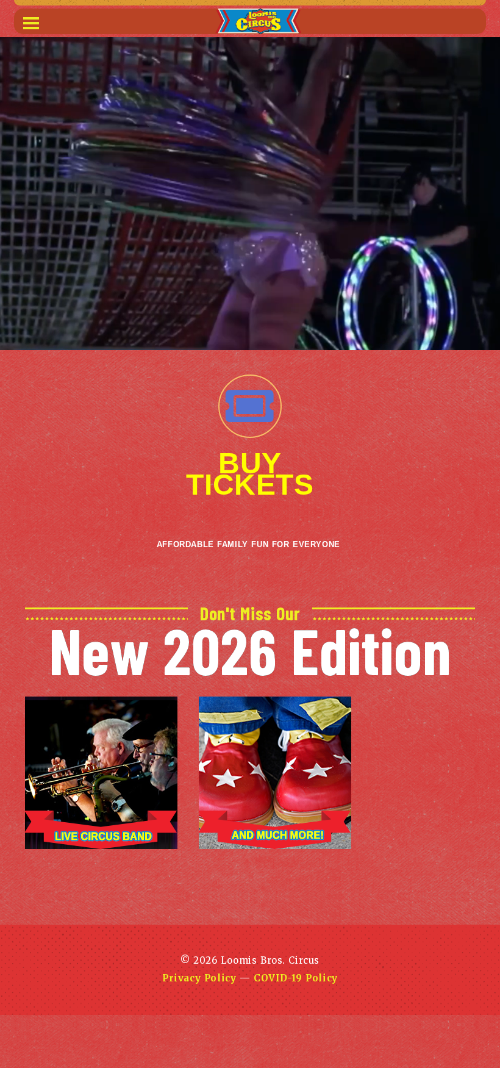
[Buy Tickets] (250, 406)
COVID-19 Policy (296, 978)
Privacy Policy (199, 978)
